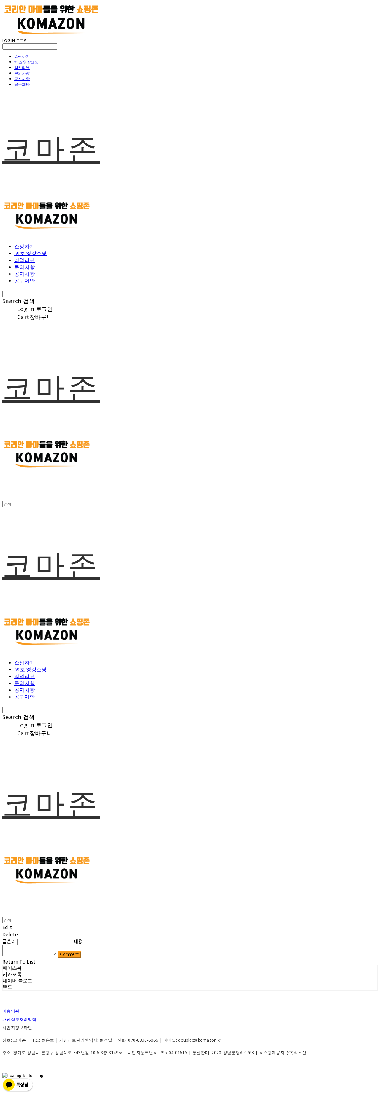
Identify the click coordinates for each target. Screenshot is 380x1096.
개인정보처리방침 (19, 1019)
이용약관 (10, 1011)
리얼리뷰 (22, 67)
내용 (78, 941)
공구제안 (22, 84)
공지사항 (22, 78)
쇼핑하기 (22, 56)
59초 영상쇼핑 (26, 61)
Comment (69, 954)
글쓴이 (9, 941)
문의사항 (22, 73)
